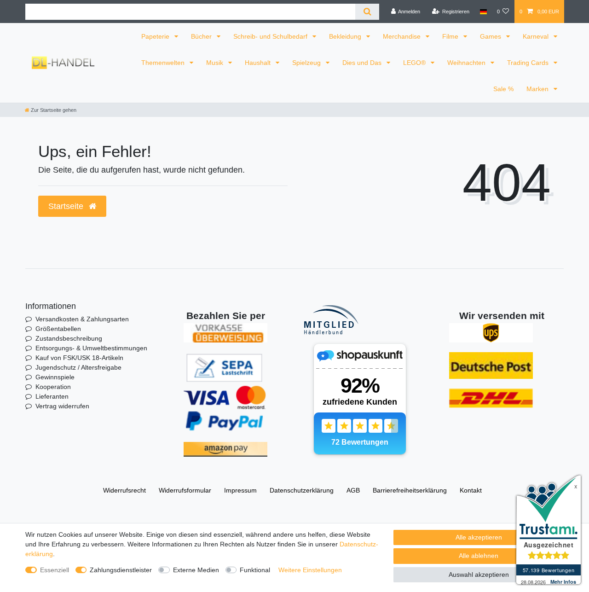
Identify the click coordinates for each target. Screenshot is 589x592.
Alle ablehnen (478, 555)
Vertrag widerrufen (62, 406)
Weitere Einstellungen (310, 570)
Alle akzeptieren (479, 537)
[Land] (482, 11)
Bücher (202, 36)
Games (491, 36)
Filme (451, 36)
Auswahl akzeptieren (479, 574)
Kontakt (471, 490)
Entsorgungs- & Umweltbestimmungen (91, 348)
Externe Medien (196, 570)
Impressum (240, 490)
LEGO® (415, 62)
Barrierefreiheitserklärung (410, 490)
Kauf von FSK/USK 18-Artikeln (79, 357)
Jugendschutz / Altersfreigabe (78, 367)
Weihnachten (467, 62)
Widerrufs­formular (185, 490)
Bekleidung (346, 36)
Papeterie (156, 36)
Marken (538, 89)
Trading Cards (528, 62)
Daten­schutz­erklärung (302, 490)
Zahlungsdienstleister (121, 570)
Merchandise (402, 36)
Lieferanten (52, 396)
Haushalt (258, 62)
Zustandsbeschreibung (68, 338)
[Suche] (367, 12)
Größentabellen (58, 328)
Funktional (255, 570)
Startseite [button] (67, 206)
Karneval (536, 36)
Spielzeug (307, 62)
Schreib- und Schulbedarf (271, 36)
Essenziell (54, 570)
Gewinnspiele (55, 377)
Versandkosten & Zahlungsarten (82, 319)
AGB (353, 490)
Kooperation (53, 386)
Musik (215, 62)
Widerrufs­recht (124, 490)
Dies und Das (362, 62)
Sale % (503, 89)
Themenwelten (163, 62)
